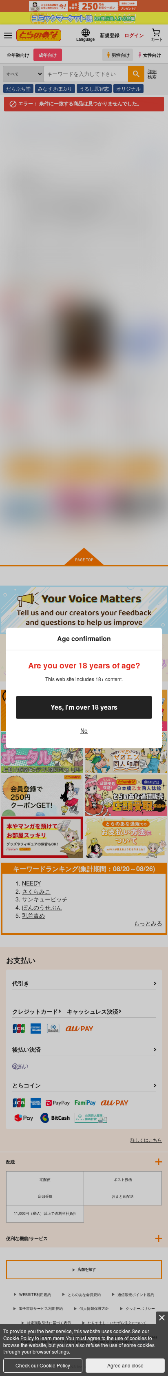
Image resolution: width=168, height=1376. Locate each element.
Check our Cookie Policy (42, 1365)
